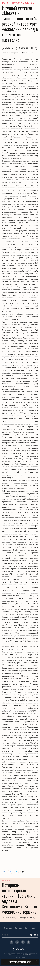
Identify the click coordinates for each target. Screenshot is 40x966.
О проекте (8, 928)
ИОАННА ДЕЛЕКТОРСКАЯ (11, 3)
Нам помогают (30, 928)
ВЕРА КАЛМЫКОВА (27, 3)
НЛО (21, 53)
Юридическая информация (20, 957)
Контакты (18, 928)
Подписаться (33, 934)
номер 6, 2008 (27, 53)
